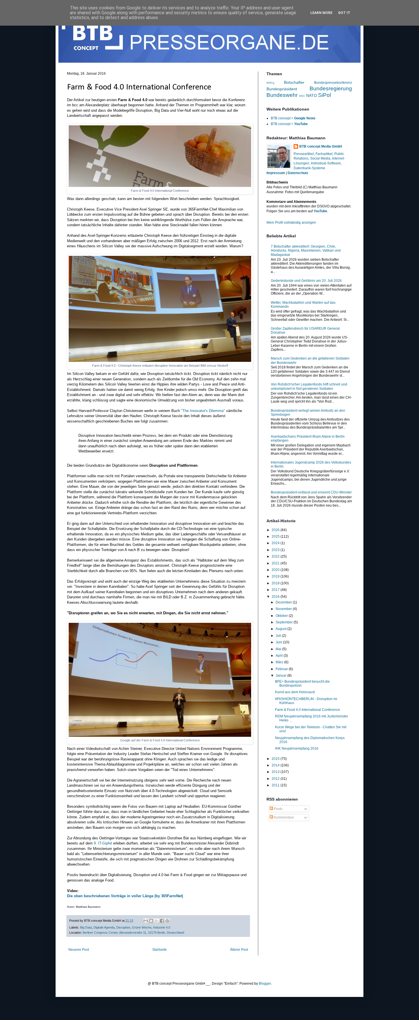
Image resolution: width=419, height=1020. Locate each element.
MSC (302, 95)
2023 (276, 550)
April (280, 656)
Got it (344, 13)
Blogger (265, 984)
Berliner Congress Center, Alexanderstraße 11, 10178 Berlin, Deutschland (133, 932)
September (285, 622)
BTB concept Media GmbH (320, 146)
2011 (276, 785)
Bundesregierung (331, 88)
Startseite (159, 950)
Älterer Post (239, 950)
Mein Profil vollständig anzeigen (291, 223)
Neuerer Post (78, 950)
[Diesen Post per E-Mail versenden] (146, 921)
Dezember (284, 602)
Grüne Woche (141, 927)
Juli (279, 636)
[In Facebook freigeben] (162, 921)
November (284, 609)
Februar (282, 669)
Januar (281, 676)
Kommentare (283, 817)
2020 (276, 570)
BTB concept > (293, 118)
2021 (276, 563)
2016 (276, 597)
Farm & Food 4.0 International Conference (307, 710)
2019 (276, 576)
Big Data (86, 927)
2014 (276, 765)
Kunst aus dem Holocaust (295, 692)
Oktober (282, 616)
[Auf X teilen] (156, 921)
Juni (279, 642)
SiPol (324, 95)
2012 (276, 779)
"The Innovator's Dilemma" (203, 411)
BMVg (270, 82)
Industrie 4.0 (161, 927)
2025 (276, 536)
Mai (279, 649)
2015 (276, 759)
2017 (276, 590)
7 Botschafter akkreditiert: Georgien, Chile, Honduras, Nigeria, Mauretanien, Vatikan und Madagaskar (306, 250)
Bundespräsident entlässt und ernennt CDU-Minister (311, 492)
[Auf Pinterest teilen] (167, 921)
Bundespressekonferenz (333, 83)
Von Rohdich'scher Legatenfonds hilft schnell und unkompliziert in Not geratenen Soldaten (309, 386)
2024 (276, 543)
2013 (276, 772)
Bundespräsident (282, 89)
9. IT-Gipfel (103, 843)
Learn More (321, 13)
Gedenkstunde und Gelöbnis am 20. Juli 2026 (306, 281)
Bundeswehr (282, 95)
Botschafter (294, 82)
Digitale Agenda (104, 927)
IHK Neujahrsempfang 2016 (296, 748)
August (281, 629)
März (280, 662)
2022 (276, 556)
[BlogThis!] (151, 921)
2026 (276, 530)
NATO (311, 95)
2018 (276, 583)
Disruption (123, 927)
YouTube (320, 211)
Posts (277, 809)
